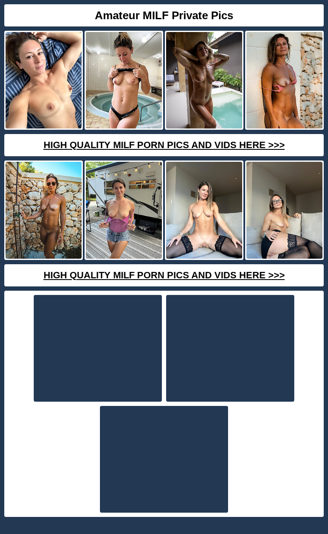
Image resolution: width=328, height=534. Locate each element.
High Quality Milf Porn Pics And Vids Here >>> (164, 145)
